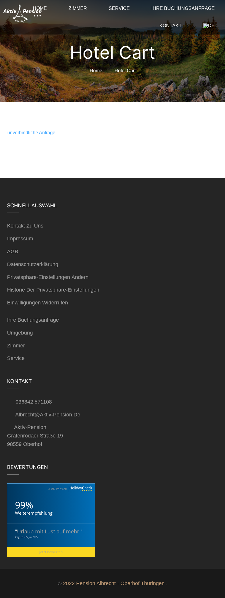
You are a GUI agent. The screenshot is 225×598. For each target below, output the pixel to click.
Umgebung (20, 333)
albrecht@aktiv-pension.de (47, 415)
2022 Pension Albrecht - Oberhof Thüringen (114, 583)
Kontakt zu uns (25, 226)
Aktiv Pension (57, 489)
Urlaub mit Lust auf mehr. (49, 531)
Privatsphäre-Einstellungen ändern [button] (47, 277)
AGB (12, 251)
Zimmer (16, 346)
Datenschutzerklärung (32, 264)
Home (96, 70)
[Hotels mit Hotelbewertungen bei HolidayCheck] (80, 489)
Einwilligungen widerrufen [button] (37, 303)
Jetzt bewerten (51, 551)
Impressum (20, 239)
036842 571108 (34, 402)
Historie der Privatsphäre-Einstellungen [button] (53, 290)
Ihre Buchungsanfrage (33, 320)
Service (16, 358)
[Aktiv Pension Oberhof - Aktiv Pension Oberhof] (22, 15)
